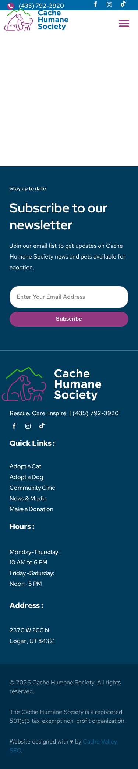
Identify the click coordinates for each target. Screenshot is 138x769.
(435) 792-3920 (95, 413)
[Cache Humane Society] (36, 19)
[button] (124, 23)
